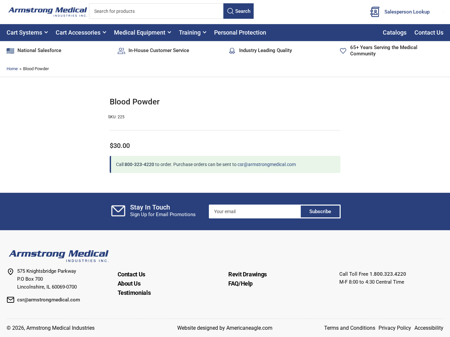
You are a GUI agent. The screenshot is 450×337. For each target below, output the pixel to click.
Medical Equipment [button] (139, 32)
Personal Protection (240, 32)
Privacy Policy (395, 328)
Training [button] (190, 32)
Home (12, 68)
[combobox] (171, 11)
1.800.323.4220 (388, 274)
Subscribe (320, 211)
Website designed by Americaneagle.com (224, 328)
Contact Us (428, 32)
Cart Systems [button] (24, 32)
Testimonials (134, 292)
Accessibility (428, 328)
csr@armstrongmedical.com (267, 164)
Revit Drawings (247, 274)
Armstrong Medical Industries (60, 328)
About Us (129, 283)
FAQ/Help (240, 283)
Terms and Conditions (349, 328)
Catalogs (395, 32)
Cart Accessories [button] (78, 32)
